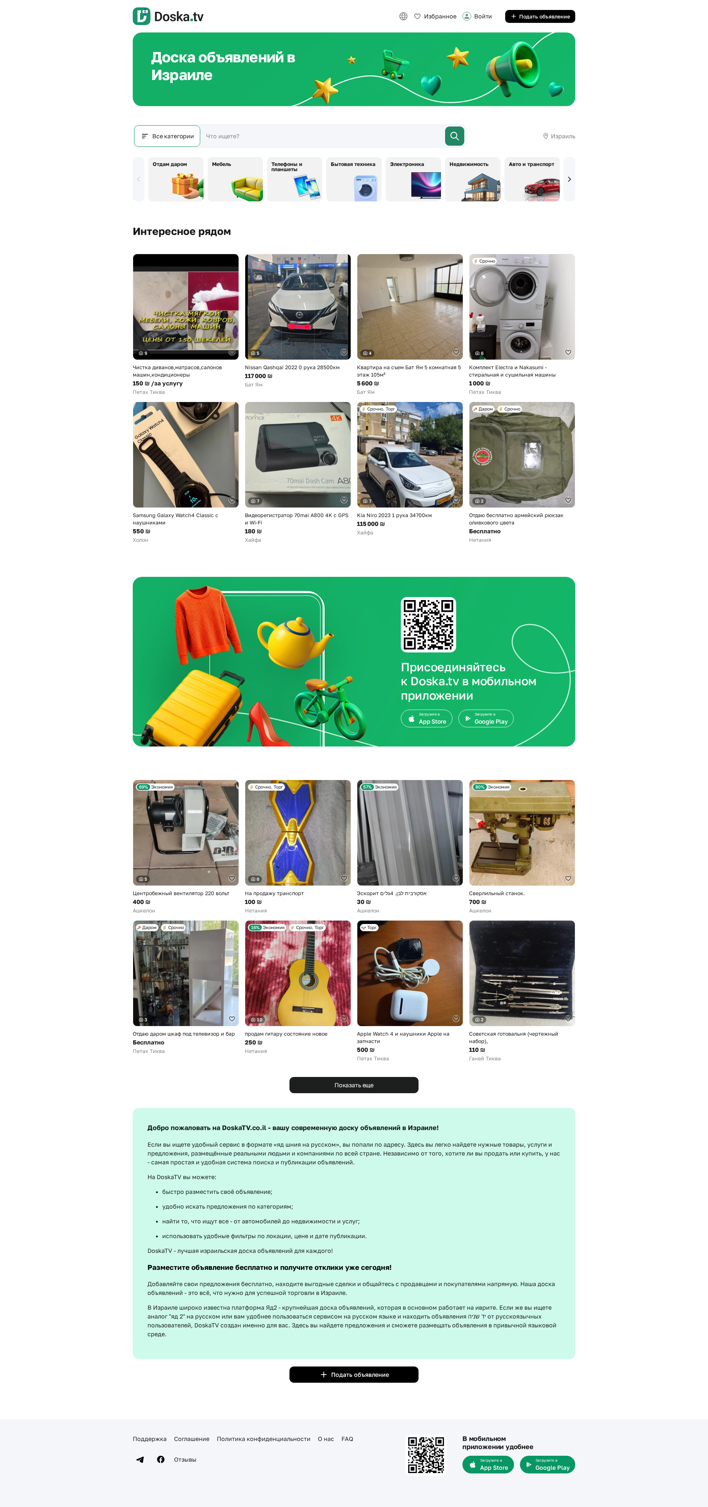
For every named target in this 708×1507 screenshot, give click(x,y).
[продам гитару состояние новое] (298, 987)
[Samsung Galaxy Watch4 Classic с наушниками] (186, 473)
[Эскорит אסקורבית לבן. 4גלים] (410, 847)
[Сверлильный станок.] (522, 847)
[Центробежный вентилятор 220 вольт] (186, 847)
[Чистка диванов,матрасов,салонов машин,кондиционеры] (186, 325)
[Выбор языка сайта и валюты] (403, 16)
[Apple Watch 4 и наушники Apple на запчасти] (410, 991)
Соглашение (191, 1438)
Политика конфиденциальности (263, 1438)
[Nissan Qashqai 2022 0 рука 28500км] (298, 321)
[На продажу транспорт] (298, 847)
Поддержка (150, 1438)
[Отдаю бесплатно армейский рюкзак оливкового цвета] (522, 473)
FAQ (347, 1438)
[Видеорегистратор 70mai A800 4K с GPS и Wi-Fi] (298, 473)
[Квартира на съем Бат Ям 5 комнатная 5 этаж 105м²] (410, 325)
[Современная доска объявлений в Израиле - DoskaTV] (168, 16)
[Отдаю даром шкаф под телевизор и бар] (186, 987)
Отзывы (185, 1459)
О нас (326, 1438)
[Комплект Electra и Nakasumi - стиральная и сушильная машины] (522, 325)
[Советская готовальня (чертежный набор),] (522, 991)
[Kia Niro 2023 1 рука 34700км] (410, 469)
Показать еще (354, 1085)
